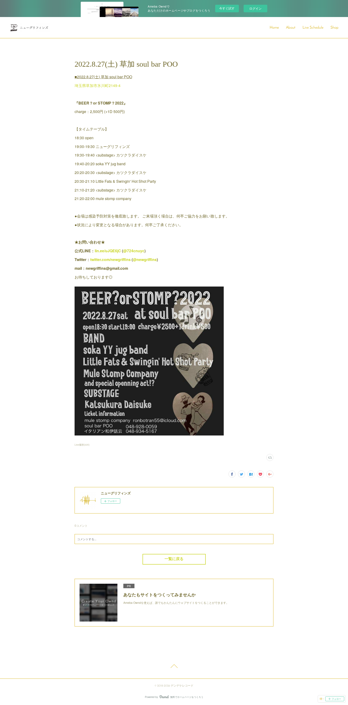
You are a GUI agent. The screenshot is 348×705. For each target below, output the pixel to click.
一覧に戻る (174, 559)
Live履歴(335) (82, 444)
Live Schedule (313, 28)
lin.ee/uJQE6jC (108, 250)
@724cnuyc (133, 250)
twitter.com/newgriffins (110, 259)
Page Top (174, 667)
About (290, 28)
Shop (334, 28)
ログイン (255, 8)
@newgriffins (145, 259)
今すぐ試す (227, 8)
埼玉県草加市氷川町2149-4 (97, 85)
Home (274, 28)
